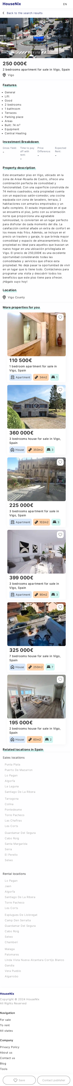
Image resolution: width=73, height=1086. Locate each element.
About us (6, 1052)
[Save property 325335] (60, 389)
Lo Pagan (11, 775)
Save (22, 1080)
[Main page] (18, 4)
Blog (3, 1063)
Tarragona (12, 798)
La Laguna (12, 786)
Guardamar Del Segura (20, 832)
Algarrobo (12, 976)
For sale (5, 1019)
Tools (3, 1069)
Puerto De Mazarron (19, 770)
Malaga (10, 949)
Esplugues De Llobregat (21, 915)
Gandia (9, 965)
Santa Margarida (16, 843)
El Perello (11, 854)
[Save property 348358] (60, 462)
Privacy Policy (10, 1047)
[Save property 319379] (60, 607)
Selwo (9, 860)
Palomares (12, 954)
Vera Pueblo (13, 971)
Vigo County (16, 297)
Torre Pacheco (15, 815)
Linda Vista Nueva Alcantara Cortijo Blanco (34, 960)
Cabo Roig (12, 838)
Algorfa (10, 781)
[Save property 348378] (60, 679)
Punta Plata (12, 764)
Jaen (8, 886)
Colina (9, 804)
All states (6, 1030)
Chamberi (11, 942)
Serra (8, 849)
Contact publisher (53, 1080)
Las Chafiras (13, 820)
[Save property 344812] (60, 534)
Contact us (7, 1058)
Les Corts (11, 826)
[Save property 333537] (60, 317)
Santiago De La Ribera (20, 791)
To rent (5, 1025)
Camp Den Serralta (18, 920)
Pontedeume (13, 809)
